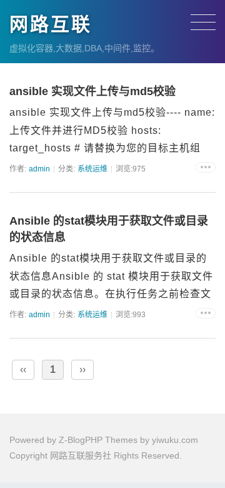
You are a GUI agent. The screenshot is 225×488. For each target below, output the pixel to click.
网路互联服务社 (80, 455)
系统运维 (93, 169)
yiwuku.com (175, 440)
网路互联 (50, 24)
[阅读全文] (206, 167)
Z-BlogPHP (80, 440)
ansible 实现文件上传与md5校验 (92, 91)
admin (39, 169)
